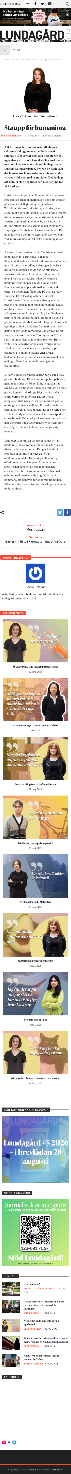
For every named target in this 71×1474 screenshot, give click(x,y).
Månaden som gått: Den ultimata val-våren (35, 725)
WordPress (56, 1469)
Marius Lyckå (32, 1313)
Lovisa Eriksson (12, 135)
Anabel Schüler (33, 1363)
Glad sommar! (32, 1284)
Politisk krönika (30, 59)
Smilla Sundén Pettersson (40, 1288)
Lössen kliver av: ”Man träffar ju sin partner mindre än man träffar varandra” (44, 1304)
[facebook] (67, 512)
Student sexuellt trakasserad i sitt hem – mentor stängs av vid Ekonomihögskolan (46, 1339)
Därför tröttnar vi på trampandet (35, 843)
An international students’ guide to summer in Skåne (43, 1357)
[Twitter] (42, 4)
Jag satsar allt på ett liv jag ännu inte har (35, 784)
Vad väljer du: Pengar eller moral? (35, 961)
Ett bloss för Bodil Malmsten (35, 902)
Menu (17, 50)
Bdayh (32, 1469)
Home (6, 59)
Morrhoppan (35, 527)
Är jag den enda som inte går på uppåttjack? (35, 666)
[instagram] (49, 4)
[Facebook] (35, 4)
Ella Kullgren (33, 1328)
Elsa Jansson (32, 1346)
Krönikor (16, 59)
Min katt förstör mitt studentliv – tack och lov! (35, 1078)
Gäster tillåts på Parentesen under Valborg (35, 539)
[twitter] (60, 512)
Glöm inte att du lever (35, 1019)
